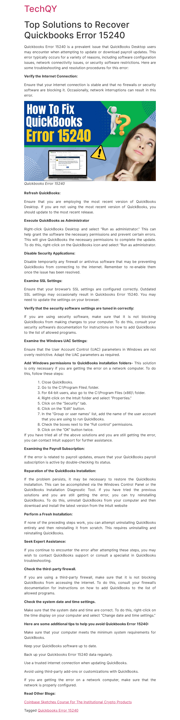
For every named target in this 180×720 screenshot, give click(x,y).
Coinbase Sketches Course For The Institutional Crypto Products (78, 702)
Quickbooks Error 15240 (58, 710)
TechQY (40, 8)
